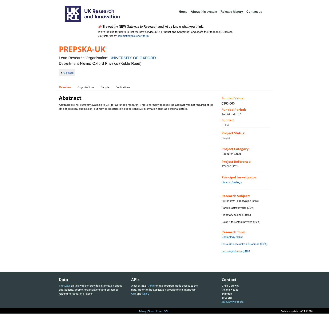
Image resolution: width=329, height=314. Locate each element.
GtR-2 (145, 293)
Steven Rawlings (232, 182)
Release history (231, 11)
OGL (166, 311)
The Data (64, 285)
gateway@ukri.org (233, 301)
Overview (65, 87)
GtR (133, 293)
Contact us (254, 11)
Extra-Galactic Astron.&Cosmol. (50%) (244, 243)
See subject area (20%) (236, 250)
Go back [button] (68, 72)
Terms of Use (155, 311)
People (105, 87)
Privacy (142, 311)
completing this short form (133, 35)
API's (152, 285)
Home (183, 11)
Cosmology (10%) (232, 236)
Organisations (85, 87)
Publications (123, 87)
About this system (204, 11)
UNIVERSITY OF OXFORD (132, 58)
